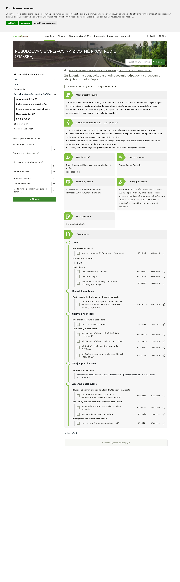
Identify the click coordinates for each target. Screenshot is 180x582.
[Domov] (65, 70)
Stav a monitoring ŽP (79, 36)
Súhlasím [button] (12, 23)
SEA (16, 84)
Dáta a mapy (113, 36)
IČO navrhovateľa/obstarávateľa (28, 162)
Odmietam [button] (25, 23)
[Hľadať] (53, 148)
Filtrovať (36, 199)
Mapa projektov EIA (25, 114)
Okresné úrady (21, 124)
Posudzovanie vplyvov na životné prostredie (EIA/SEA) (65, 54)
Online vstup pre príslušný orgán (31, 104)
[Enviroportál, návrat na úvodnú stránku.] (20, 36)
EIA (15, 79)
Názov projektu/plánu (23, 144)
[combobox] (34, 157)
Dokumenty (99, 36)
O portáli (125, 36)
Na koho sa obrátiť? (23, 129)
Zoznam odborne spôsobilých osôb (33, 109)
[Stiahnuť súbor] (163, 253)
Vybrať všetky (71, 433)
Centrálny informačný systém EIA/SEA (32, 94)
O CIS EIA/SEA (23, 119)
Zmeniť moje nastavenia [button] (44, 23)
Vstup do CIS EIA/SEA (26, 99)
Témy (60, 36)
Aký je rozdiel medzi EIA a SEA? (29, 74)
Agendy (48, 36)
